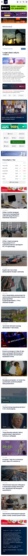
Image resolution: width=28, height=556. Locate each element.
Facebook (11, 133)
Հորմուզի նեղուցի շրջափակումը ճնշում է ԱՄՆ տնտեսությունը (13, 408)
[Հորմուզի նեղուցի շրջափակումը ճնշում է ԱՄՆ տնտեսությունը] (14, 395)
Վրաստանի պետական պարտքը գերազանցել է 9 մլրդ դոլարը (11, 326)
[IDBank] (14, 20)
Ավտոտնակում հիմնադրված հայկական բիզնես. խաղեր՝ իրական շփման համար (13, 514)
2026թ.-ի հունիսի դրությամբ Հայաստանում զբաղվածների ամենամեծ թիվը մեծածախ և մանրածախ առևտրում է (10, 215)
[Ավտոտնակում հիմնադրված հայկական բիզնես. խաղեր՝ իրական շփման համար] (14, 502)
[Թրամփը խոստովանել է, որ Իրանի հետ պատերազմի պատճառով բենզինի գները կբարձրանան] (14, 368)
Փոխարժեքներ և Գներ (8, 160)
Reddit (14, 146)
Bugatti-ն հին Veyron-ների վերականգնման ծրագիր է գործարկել (13, 270)
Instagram (22, 137)
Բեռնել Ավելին (14, 182)
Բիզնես (4, 264)
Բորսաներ (21, 95)
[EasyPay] (14, 7)
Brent (5, 95)
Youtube (6, 137)
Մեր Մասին (20, 549)
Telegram (6, 146)
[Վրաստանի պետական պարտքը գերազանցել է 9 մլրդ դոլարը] (14, 314)
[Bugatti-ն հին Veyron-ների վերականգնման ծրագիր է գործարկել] (14, 258)
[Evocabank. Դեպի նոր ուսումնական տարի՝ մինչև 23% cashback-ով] (14, 448)
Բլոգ (4, 551)
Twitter (14, 137)
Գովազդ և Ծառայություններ (9, 549)
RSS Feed (22, 133)
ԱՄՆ (15, 95)
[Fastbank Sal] (14, 86)
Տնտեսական (6, 206)
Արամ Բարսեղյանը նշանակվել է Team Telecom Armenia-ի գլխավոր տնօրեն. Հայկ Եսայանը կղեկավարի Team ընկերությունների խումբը (14, 120)
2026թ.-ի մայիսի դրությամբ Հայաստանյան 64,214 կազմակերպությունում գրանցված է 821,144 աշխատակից (12, 243)
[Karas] (14, 189)
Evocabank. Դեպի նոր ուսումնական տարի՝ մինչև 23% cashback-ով (12, 460)
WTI (10, 95)
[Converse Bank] (14, 153)
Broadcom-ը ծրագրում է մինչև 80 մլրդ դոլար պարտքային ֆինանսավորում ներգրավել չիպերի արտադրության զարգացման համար (13, 354)
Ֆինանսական (7, 26)
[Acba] (14, 126)
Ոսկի (3, 176)
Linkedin (22, 146)
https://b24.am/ (17, 539)
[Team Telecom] (14, 60)
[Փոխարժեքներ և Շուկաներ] (20, 2)
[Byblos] (14, 14)
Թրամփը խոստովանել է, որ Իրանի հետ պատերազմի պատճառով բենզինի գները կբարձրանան (13, 381)
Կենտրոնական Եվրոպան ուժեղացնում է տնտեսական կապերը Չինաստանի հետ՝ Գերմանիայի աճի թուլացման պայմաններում (13, 487)
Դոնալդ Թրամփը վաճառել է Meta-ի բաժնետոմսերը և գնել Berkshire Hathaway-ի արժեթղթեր (12, 434)
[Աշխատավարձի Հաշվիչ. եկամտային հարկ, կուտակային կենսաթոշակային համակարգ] (17, 2)
